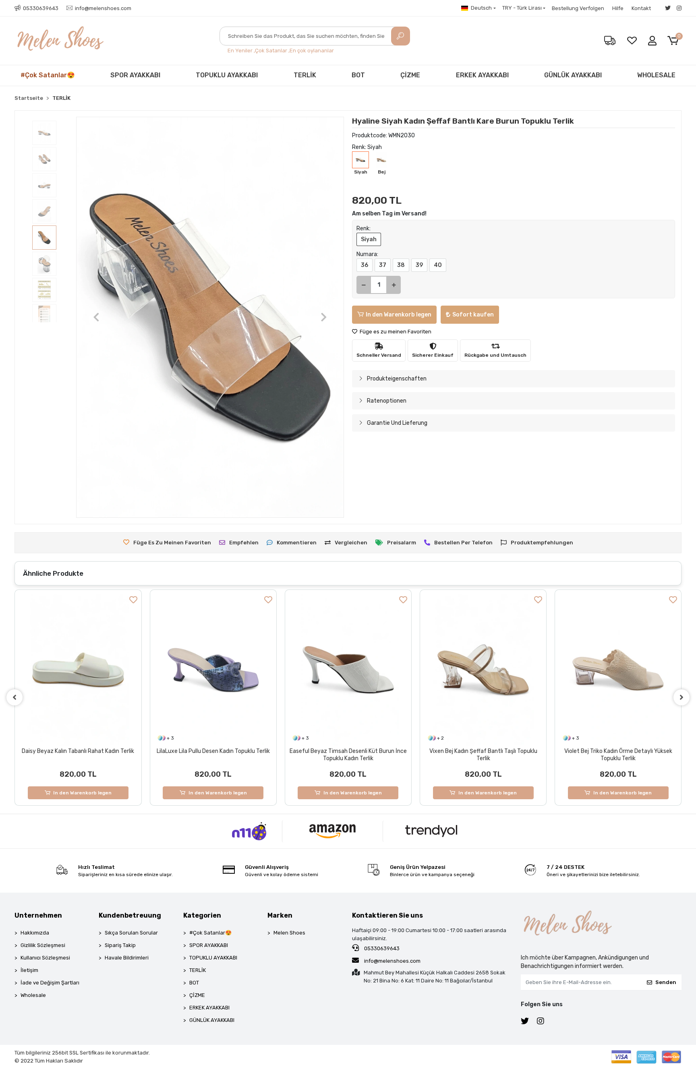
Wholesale (33, 995)
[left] (14, 697)
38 (401, 265)
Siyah (369, 239)
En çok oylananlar (312, 51)
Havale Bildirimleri (127, 958)
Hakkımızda (35, 933)
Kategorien (202, 915)
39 (419, 265)
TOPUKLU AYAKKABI (227, 75)
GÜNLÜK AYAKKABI (573, 75)
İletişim (29, 970)
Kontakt (641, 8)
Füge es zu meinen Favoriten (394, 332)
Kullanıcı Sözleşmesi (45, 958)
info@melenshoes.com (391, 961)
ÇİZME (410, 75)
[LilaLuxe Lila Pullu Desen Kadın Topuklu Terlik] (78, 670)
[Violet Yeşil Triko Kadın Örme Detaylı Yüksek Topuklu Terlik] (618, 670)
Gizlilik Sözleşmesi (43, 945)
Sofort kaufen (473, 314)
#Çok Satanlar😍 (48, 75)
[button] (674, 41)
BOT (358, 75)
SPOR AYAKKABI (135, 75)
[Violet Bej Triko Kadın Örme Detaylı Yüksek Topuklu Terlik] (483, 670)
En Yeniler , (241, 51)
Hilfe (618, 8)
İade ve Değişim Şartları (50, 983)
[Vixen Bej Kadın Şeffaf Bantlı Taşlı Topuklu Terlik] (348, 670)
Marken (279, 915)
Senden (665, 982)
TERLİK (305, 75)
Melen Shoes (289, 933)
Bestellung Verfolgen (578, 8)
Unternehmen (38, 915)
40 (438, 265)
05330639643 (381, 948)
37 (382, 265)
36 (364, 265)
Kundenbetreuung (130, 915)
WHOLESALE (656, 75)
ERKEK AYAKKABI (482, 75)
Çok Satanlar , (272, 51)
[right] (681, 697)
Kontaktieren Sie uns (387, 915)
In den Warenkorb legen (398, 314)
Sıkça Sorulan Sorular (131, 933)
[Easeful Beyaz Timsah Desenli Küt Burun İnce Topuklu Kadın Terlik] (213, 670)
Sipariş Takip (120, 945)
